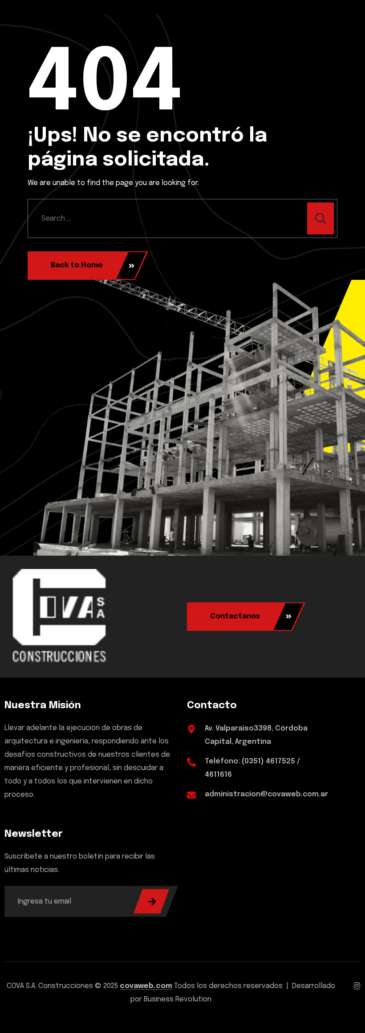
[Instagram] (357, 986)
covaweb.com (146, 986)
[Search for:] (182, 218)
